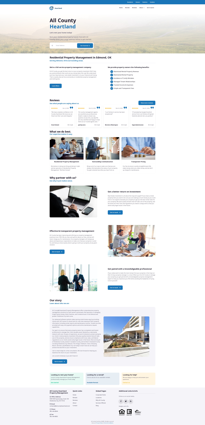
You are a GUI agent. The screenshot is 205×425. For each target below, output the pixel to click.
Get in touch (114, 212)
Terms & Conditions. (108, 423)
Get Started (84, 46)
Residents (130, 2)
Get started (55, 382)
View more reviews (147, 103)
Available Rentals (92, 382)
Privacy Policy (99, 423)
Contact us (126, 382)
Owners (138, 2)
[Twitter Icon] (126, 401)
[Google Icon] (131, 401)
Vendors (152, 2)
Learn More (55, 86)
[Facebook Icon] (121, 401)
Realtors (145, 2)
